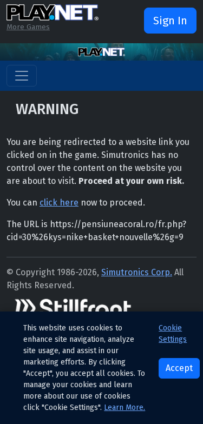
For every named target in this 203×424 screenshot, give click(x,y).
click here (59, 202)
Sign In (170, 20)
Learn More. (124, 407)
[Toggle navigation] (21, 76)
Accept (179, 368)
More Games (28, 26)
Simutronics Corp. (136, 272)
